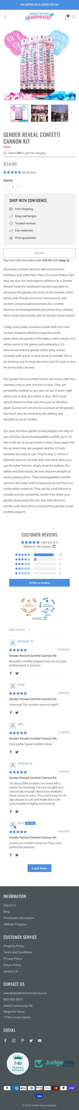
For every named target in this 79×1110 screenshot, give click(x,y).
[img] (18, 650)
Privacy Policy (12, 958)
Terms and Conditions (17, 952)
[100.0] (47, 605)
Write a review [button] (39, 583)
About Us (9, 905)
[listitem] (40, 4)
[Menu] (5, 17)
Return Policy (12, 965)
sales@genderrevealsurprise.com (25, 993)
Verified (37, 618)
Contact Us (10, 971)
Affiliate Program (14, 924)
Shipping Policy (13, 946)
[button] (12, 172)
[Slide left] (8, 113)
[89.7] (28, 605)
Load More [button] (39, 868)
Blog (6, 911)
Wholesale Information (18, 918)
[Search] (74, 17)
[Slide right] (70, 113)
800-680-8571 (13, 999)
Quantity (8, 180)
